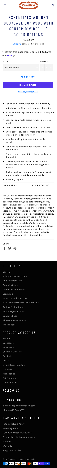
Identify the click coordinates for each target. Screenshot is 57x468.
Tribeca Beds (9, 324)
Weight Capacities (12, 450)
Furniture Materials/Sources (17, 432)
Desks (6, 360)
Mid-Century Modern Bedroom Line (21, 302)
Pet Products (9, 378)
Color (5, 61)
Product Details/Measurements (19, 437)
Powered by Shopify (27, 459)
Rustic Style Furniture (14, 311)
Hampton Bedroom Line (15, 298)
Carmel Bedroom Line (13, 289)
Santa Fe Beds (10, 316)
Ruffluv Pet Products (13, 307)
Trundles (7, 441)
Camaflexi (14, 459)
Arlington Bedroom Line (15, 276)
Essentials (8, 294)
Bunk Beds (8, 347)
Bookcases (8, 343)
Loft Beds (7, 369)
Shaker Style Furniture (14, 320)
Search (6, 271)
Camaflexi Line (10, 285)
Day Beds (7, 356)
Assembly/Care (10, 428)
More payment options (28, 92)
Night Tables (9, 373)
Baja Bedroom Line (12, 280)
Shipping (17, 44)
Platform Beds (10, 382)
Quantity (44, 61)
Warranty (7, 446)
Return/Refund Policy (13, 424)
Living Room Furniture (14, 365)
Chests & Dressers (12, 351)
